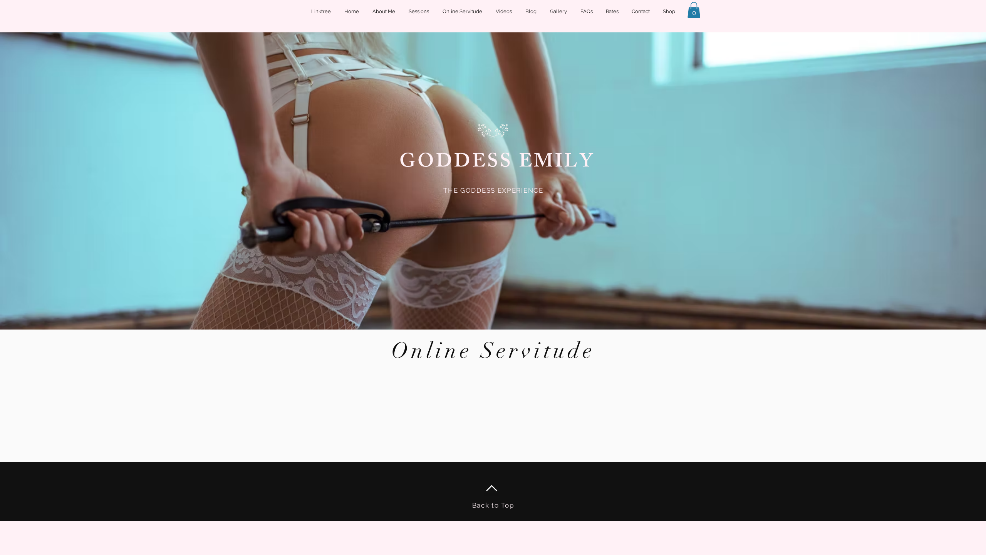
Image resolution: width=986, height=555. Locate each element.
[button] (694, 10)
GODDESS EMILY (497, 163)
